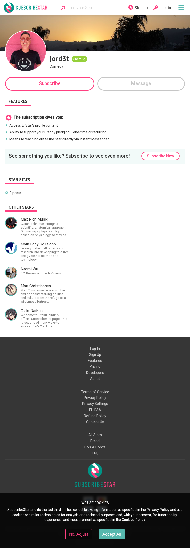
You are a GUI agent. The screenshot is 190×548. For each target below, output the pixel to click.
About (95, 378)
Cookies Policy (133, 520)
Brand (95, 441)
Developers (95, 372)
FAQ (95, 453)
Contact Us (95, 422)
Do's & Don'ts (95, 447)
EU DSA (95, 410)
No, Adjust (78, 534)
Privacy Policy (95, 398)
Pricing (95, 366)
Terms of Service (95, 392)
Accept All (111, 534)
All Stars (95, 435)
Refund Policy (95, 416)
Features (95, 360)
